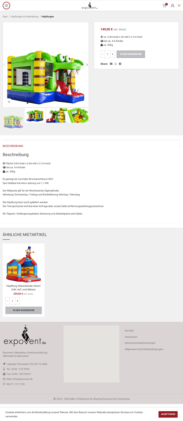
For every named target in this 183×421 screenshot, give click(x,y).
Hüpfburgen (48, 16)
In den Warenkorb (131, 54)
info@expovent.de (22, 379)
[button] (91, 354)
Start (5, 16)
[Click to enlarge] (9, 101)
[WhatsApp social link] (115, 63)
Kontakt (129, 330)
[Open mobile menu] (6, 5)
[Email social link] (111, 63)
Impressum (131, 336)
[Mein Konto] (172, 5)
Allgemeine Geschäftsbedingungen (144, 349)
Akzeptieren (168, 414)
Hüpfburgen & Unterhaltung (25, 16)
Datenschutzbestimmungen (140, 342)
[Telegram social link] (120, 63)
